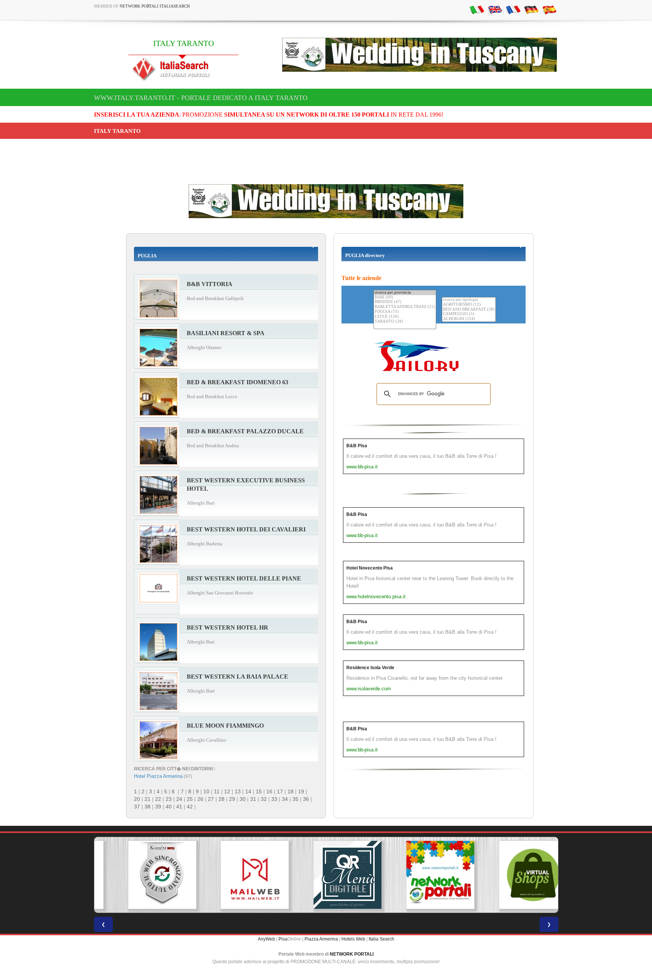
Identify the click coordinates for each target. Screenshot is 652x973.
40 (169, 807)
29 (232, 799)
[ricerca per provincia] (405, 292)
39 (158, 807)
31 (253, 799)
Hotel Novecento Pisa (369, 568)
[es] (549, 9)
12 (227, 791)
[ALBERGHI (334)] (468, 319)
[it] (476, 9)
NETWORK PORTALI (352, 954)
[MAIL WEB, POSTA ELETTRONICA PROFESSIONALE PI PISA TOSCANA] (233, 875)
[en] (495, 9)
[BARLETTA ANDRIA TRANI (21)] (405, 307)
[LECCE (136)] (405, 316)
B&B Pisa (356, 445)
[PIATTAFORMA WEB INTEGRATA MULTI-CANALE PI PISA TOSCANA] (140, 875)
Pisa (283, 939)
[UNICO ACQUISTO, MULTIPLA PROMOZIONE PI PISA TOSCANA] (419, 875)
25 (190, 799)
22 (158, 799)
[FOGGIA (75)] (405, 311)
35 (295, 799)
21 (148, 799)
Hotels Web (353, 939)
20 (137, 799)
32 (264, 799)
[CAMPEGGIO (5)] (468, 314)
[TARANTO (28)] (405, 321)
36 (306, 799)
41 (179, 807)
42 (190, 807)
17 (280, 791)
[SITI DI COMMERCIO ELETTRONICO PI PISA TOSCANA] (512, 875)
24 (179, 799)
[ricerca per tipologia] (468, 299)
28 (221, 799)
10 (206, 791)
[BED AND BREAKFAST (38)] (468, 309)
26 (200, 799)
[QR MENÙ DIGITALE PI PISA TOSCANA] (326, 875)
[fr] (513, 9)
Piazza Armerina (321, 939)
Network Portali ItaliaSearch (155, 6)
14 (248, 791)
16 (269, 791)
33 (274, 799)
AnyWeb (266, 939)
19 (301, 791)
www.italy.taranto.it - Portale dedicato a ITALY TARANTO (201, 98)
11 (217, 791)
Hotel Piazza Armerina (158, 776)
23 (169, 799)
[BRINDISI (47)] (405, 302)
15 (259, 791)
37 (137, 807)
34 (285, 799)
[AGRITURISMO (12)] (468, 304)
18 (291, 791)
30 (243, 799)
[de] (531, 9)
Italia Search (381, 939)
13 (238, 791)
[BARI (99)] (405, 297)
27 (211, 799)
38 (148, 807)
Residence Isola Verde (370, 667)
